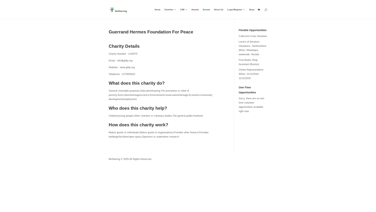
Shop (251, 10)
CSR (182, 10)
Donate (206, 10)
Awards (195, 10)
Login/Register (234, 10)
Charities (168, 10)
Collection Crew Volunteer (253, 36)
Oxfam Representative (251, 69)
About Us (218, 10)
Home (157, 10)
